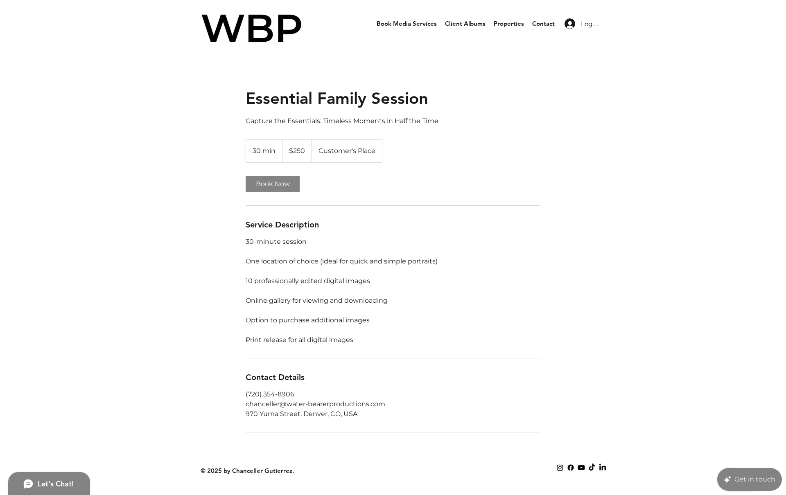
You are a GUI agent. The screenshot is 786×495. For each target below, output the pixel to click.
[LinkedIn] (603, 468)
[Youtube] (581, 468)
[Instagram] (560, 468)
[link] (273, 184)
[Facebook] (571, 468)
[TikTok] (592, 468)
